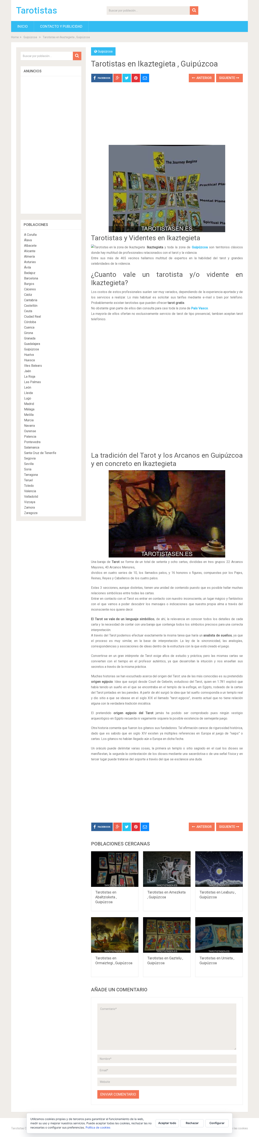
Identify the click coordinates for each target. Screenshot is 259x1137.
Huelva (29, 355)
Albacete (30, 246)
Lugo (27, 398)
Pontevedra (32, 442)
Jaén (27, 371)
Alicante (29, 251)
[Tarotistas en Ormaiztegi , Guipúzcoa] (115, 935)
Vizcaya (29, 502)
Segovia (30, 458)
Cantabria (30, 300)
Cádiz (28, 295)
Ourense (30, 431)
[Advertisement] (167, 116)
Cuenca (29, 327)
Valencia (30, 491)
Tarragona (31, 475)
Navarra (29, 426)
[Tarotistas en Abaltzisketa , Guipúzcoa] (115, 869)
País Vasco (199, 308)
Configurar (217, 1123)
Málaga (29, 409)
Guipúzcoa (30, 37)
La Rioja (29, 376)
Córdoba (30, 322)
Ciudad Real (32, 316)
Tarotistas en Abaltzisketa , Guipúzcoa (106, 897)
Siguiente (227, 78)
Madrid (29, 404)
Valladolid (31, 496)
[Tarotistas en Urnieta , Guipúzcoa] (219, 935)
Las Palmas (32, 382)
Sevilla (29, 464)
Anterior (204, 78)
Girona (28, 333)
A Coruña (30, 235)
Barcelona (31, 278)
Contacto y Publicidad (61, 26)
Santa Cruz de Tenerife (40, 453)
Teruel (28, 480)
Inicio (22, 26)
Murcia (29, 420)
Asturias (30, 262)
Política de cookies (98, 1127)
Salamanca (31, 447)
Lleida (28, 393)
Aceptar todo (167, 1123)
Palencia (30, 436)
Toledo (29, 486)
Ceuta (28, 311)
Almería (29, 256)
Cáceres (30, 289)
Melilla (29, 415)
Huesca (29, 360)
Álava (28, 240)
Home (15, 37)
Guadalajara (32, 344)
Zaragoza (30, 513)
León (27, 387)
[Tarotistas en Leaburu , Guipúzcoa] (219, 869)
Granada (29, 338)
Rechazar (192, 1123)
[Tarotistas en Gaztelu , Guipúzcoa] (167, 935)
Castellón (30, 306)
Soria (27, 469)
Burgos (29, 284)
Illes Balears (33, 366)
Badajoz (29, 273)
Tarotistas (36, 10)
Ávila (27, 267)
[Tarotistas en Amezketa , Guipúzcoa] (167, 869)
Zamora (29, 507)
